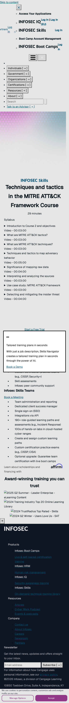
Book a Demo (34, 367)
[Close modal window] (7, 337)
